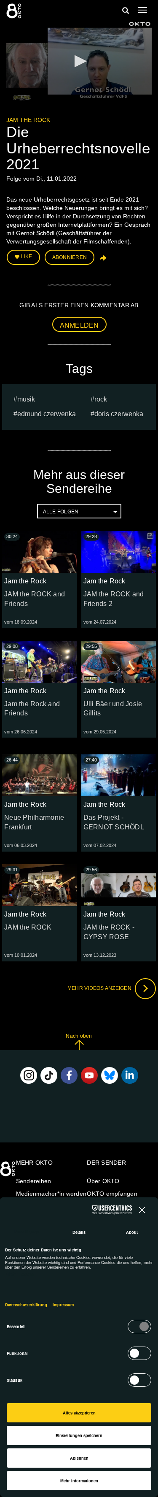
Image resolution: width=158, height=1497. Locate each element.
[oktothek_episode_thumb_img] (39, 552)
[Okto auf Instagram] (28, 1075)
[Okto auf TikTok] (48, 1075)
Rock (100, 399)
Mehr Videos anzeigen (100, 988)
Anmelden (79, 325)
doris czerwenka (118, 413)
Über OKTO (103, 1181)
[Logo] (140, 24)
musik (26, 399)
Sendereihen (33, 1181)
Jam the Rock (28, 120)
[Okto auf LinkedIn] (129, 1075)
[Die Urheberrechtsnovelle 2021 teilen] (102, 260)
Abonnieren (69, 257)
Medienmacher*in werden (51, 1193)
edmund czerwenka (46, 413)
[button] (79, 61)
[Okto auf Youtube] (89, 1075)
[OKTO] (14, 10)
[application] (79, 61)
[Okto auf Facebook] (69, 1075)
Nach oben (79, 1036)
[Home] (8, 1171)
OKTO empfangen (112, 1193)
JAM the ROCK (27, 927)
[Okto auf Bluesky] (109, 1075)
